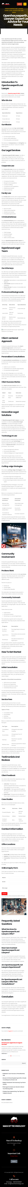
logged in (10, 1031)
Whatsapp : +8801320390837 (14, 1182)
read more (4, 1053)
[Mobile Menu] (24, 4)
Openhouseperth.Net (14, 93)
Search (4, 1059)
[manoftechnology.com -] (6, 4)
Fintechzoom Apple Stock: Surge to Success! (12, 1043)
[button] (8, 1056)
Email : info (7, 1183)
